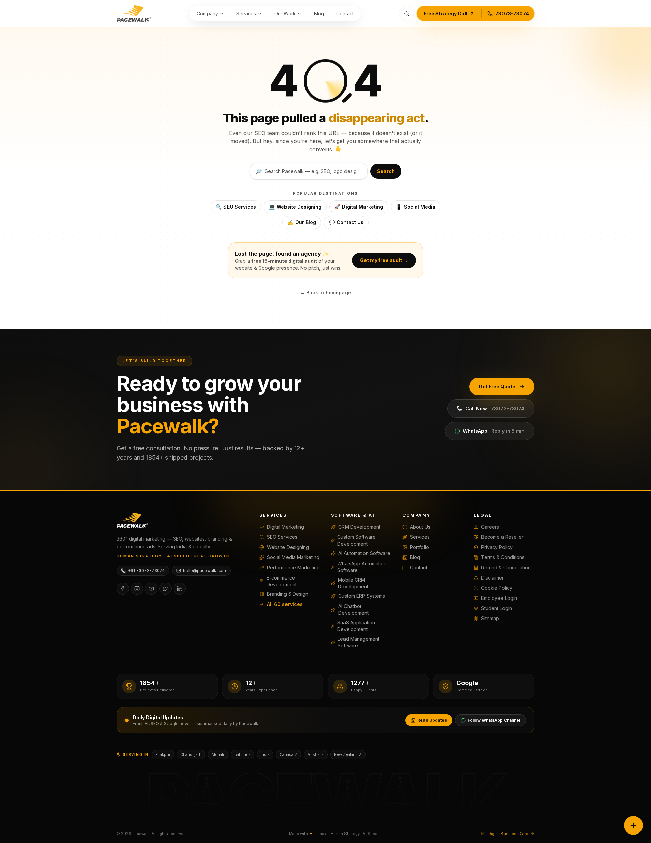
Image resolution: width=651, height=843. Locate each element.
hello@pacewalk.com (204, 570)
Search (386, 171)
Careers (490, 527)
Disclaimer (492, 578)
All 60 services (285, 604)
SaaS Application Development (356, 626)
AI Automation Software (364, 553)
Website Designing (295, 207)
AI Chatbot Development (353, 609)
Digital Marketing (358, 207)
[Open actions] (633, 825)
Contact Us (346, 222)
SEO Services (236, 207)
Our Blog (302, 222)
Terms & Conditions (503, 557)
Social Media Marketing (293, 557)
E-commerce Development (282, 581)
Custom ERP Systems (361, 596)
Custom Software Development (356, 540)
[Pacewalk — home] (134, 13)
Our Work (285, 13)
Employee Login (499, 598)
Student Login (496, 608)
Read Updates (432, 720)
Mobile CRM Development (353, 583)
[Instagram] (137, 589)
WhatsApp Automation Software (362, 567)
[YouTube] (151, 589)
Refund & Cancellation (506, 567)
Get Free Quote (497, 386)
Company (207, 13)
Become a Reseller (502, 537)
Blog (319, 13)
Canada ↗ (288, 754)
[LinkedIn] (180, 589)
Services (246, 13)
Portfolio (419, 547)
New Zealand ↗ (348, 754)
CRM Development (359, 527)
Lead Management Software (358, 642)
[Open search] (406, 13)
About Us (420, 527)
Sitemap (490, 618)
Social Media (415, 207)
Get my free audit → (384, 260)
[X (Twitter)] (165, 589)
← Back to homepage (325, 292)
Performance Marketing (293, 567)
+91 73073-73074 (146, 570)
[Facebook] (123, 589)
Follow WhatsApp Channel (494, 720)
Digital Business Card (508, 833)
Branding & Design (287, 594)
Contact (345, 13)
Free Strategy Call (445, 13)
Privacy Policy (497, 547)
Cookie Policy (496, 588)
